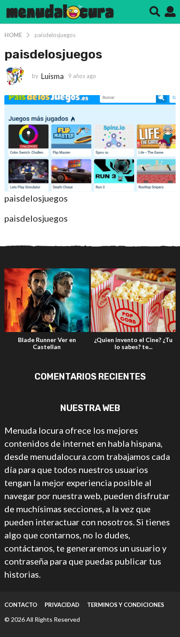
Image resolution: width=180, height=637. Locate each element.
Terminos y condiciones (125, 604)
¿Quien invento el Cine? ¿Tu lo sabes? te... (133, 343)
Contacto (20, 604)
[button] (154, 12)
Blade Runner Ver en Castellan (47, 343)
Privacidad (62, 604)
